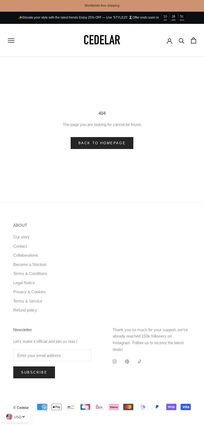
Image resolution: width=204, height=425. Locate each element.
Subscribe (34, 372)
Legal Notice (24, 283)
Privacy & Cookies (29, 292)
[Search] (181, 40)
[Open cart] (193, 40)
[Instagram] (115, 361)
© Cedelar (21, 408)
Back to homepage (102, 143)
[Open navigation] (11, 40)
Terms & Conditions (30, 273)
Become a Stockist (29, 264)
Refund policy (25, 310)
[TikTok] (140, 361)
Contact (20, 246)
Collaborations (25, 255)
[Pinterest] (127, 361)
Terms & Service (27, 301)
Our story (21, 237)
